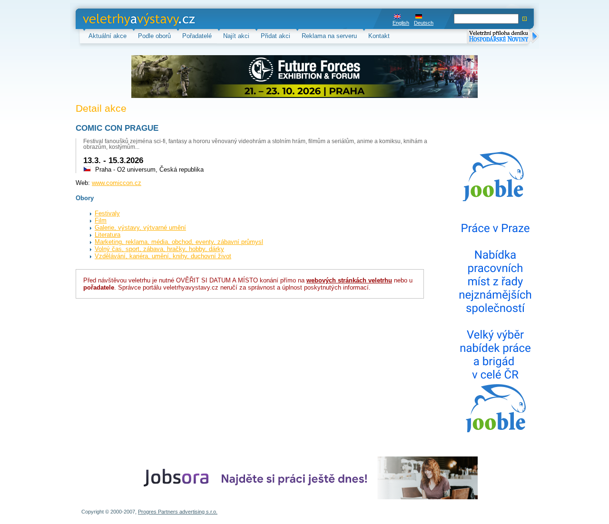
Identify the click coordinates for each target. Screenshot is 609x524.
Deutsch (423, 23)
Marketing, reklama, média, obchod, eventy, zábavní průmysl (179, 241)
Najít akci (236, 35)
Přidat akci (275, 35)
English (401, 23)
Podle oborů (154, 35)
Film (101, 220)
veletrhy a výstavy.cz (112, 19)
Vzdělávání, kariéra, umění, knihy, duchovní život (163, 256)
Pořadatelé (197, 35)
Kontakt (379, 35)
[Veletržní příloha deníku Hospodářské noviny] (503, 37)
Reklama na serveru (329, 35)
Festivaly (107, 213)
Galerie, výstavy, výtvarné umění (140, 227)
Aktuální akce (107, 35)
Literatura (107, 234)
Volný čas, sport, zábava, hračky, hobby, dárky (159, 248)
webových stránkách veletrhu (349, 280)
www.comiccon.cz (116, 182)
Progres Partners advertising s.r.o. (177, 511)
